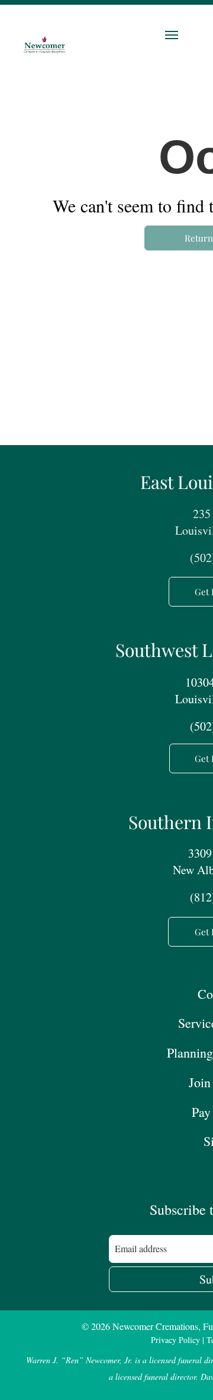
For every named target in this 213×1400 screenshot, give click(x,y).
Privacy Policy (175, 1339)
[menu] (171, 35)
